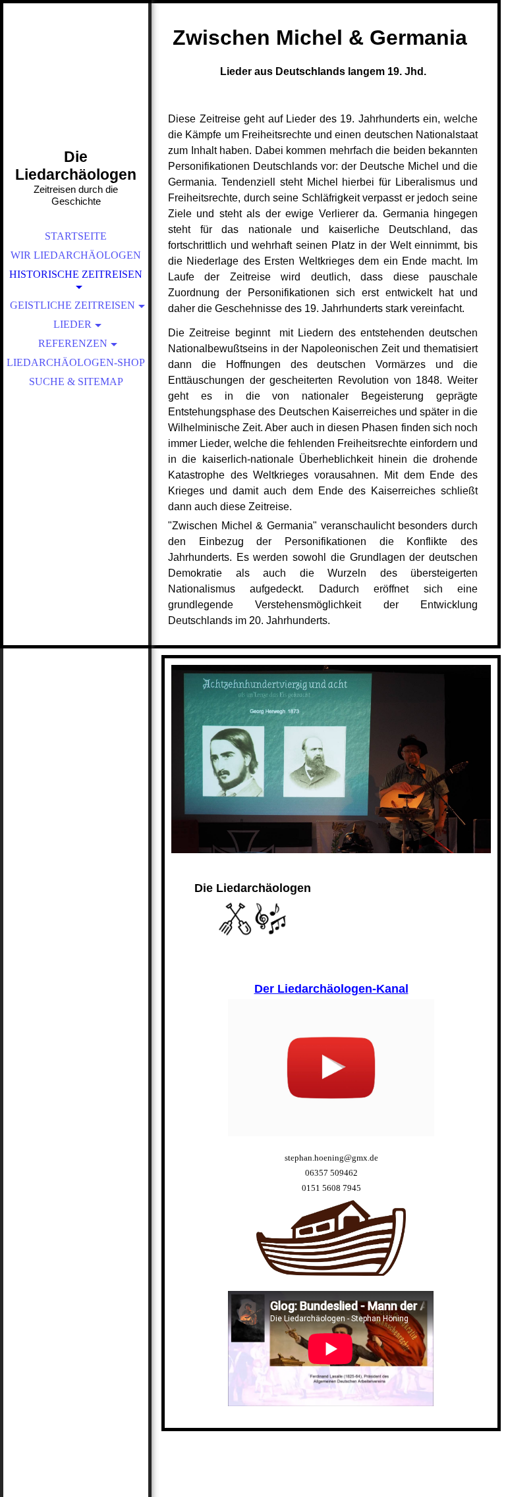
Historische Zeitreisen (75, 274)
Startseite (76, 236)
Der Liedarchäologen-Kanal (331, 988)
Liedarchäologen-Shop (76, 362)
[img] (75, 92)
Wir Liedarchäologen (76, 255)
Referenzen (72, 343)
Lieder (72, 324)
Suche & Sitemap (76, 381)
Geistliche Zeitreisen (72, 305)
